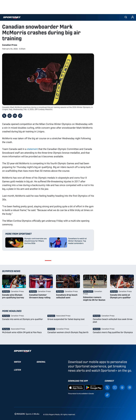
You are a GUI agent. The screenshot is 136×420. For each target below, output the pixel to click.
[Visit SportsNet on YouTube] (114, 387)
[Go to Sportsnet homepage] (12, 17)
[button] (126, 17)
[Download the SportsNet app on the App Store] (76, 387)
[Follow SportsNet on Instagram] (129, 387)
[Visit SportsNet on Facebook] (122, 387)
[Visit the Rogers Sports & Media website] (27, 414)
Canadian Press (9, 45)
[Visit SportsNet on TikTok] (107, 395)
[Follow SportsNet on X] (107, 387)
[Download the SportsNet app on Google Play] (94, 387)
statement (32, 149)
